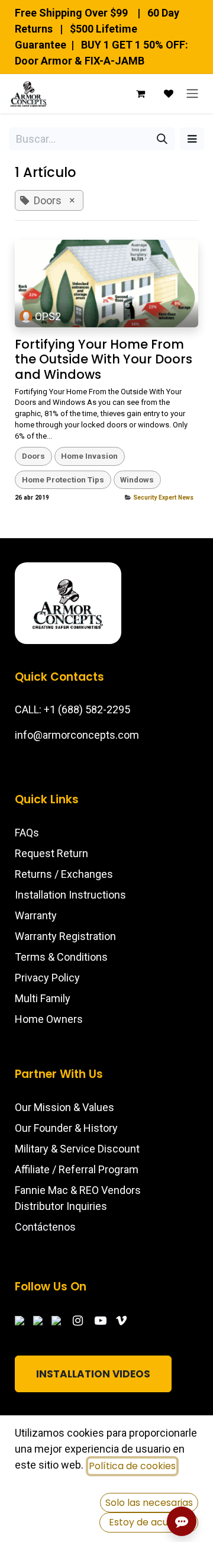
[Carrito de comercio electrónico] (140, 93)
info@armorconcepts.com (77, 735)
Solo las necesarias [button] (149, 1502)
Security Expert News (163, 497)
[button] (192, 138)
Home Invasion (89, 456)
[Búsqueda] (162, 138)
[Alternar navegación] (192, 93)
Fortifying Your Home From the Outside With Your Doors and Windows (103, 359)
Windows (137, 479)
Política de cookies (132, 1466)
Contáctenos (45, 1227)
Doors (33, 456)
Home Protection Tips (63, 479)
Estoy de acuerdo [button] (149, 1522)
